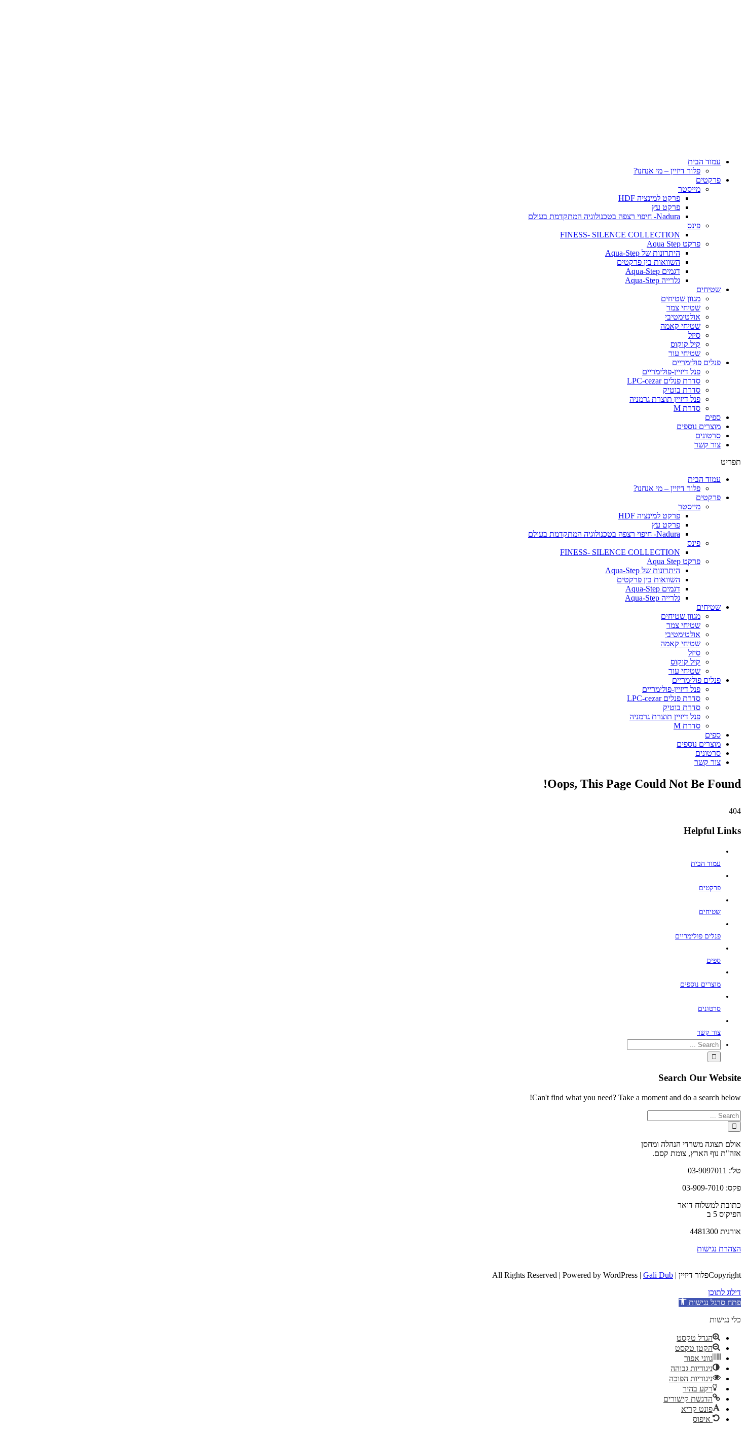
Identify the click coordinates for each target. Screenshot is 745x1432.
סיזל (694, 335)
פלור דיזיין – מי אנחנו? (667, 170)
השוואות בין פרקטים (648, 262)
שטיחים (708, 289)
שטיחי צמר (683, 307)
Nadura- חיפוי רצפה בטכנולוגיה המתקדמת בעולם (604, 216)
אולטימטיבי (682, 316)
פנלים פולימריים (696, 362)
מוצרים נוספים (699, 426)
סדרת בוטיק (681, 390)
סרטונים (708, 435)
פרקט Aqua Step (673, 243)
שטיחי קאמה (680, 326)
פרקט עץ (666, 207)
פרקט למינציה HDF (649, 198)
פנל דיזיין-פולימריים (671, 371)
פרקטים (708, 180)
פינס (693, 225)
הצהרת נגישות (719, 1248)
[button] (372, 462)
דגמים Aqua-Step (652, 271)
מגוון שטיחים (680, 298)
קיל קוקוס (685, 344)
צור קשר (707, 444)
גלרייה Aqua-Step (652, 280)
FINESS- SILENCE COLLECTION (620, 234)
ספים (713, 417)
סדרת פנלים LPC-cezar (663, 380)
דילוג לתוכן (724, 1292)
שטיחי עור (684, 353)
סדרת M (687, 408)
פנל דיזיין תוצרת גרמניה (664, 399)
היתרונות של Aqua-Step (642, 253)
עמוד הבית (704, 161)
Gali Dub (658, 1275)
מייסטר (689, 189)
